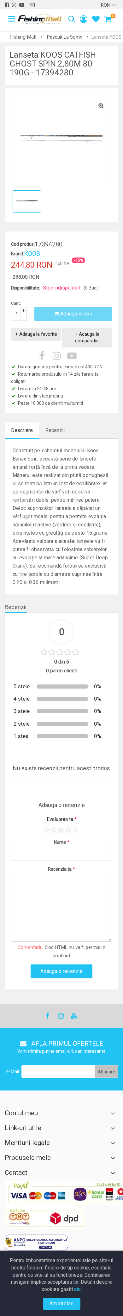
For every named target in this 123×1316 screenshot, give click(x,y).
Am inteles (62, 1303)
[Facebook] (47, 1016)
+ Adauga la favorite (36, 334)
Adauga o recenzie (61, 971)
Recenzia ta (61, 869)
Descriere (22, 430)
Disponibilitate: (25, 287)
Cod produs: (23, 244)
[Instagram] (60, 1016)
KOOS (32, 253)
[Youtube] (73, 1016)
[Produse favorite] (96, 20)
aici (78, 1289)
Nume (61, 842)
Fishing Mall (22, 37)
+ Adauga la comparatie (87, 337)
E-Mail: (13, 1071)
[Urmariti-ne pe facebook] (7, 5)
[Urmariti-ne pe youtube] (21, 5)
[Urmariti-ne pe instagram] (14, 5)
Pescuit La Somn (64, 37)
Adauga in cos (75, 314)
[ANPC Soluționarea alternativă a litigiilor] (36, 1242)
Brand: (17, 253)
